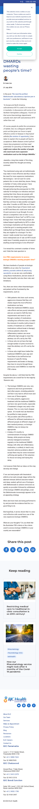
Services (6, 721)
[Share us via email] (33, 549)
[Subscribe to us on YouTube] (19, 705)
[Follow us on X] (29, 705)
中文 (21, 2)
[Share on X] (13, 549)
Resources (7, 734)
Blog (5, 730)
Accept (19, 48)
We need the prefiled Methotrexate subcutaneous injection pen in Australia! (19, 96)
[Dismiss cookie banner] (31, 7)
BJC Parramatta (11, 746)
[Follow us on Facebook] (34, 705)
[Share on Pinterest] (26, 549)
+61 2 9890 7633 (12, 757)
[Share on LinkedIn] (19, 549)
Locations (7, 737)
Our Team (6, 717)
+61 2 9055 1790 (12, 791)
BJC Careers (7, 740)
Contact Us (7, 743)
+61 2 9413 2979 (12, 774)
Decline (19, 54)
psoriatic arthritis (16, 271)
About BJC (7, 714)
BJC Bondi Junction (12, 780)
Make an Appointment (11, 724)
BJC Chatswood (11, 763)
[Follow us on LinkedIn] (24, 705)
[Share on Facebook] (6, 549)
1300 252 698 (30, 2)
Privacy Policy (8, 727)
